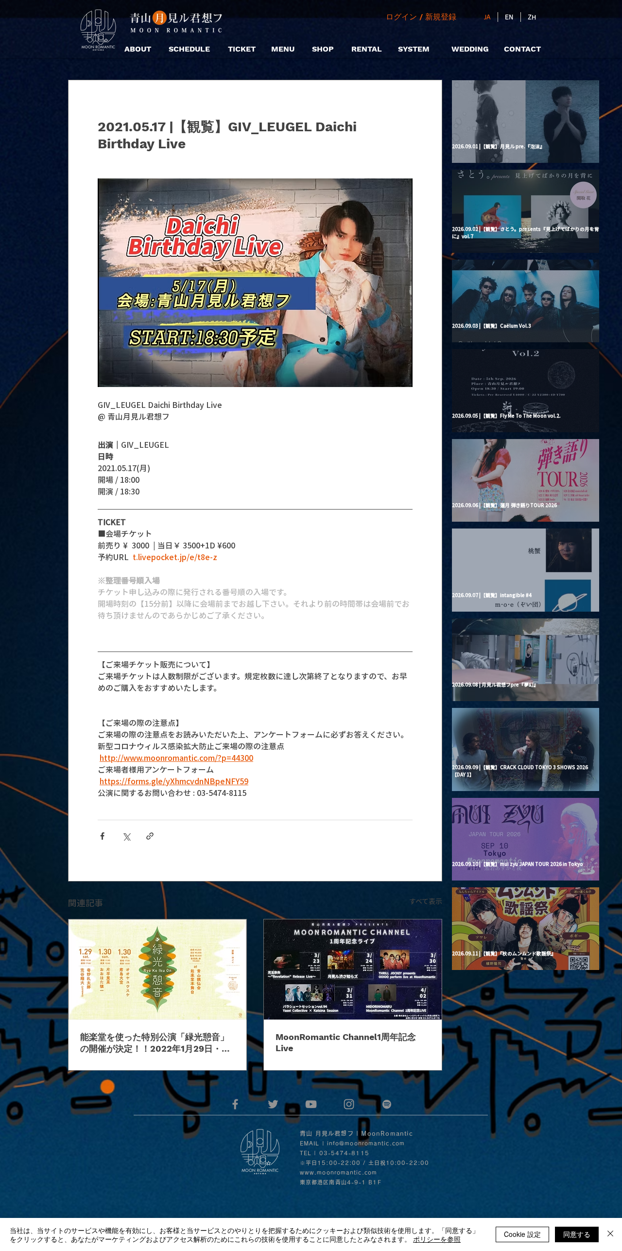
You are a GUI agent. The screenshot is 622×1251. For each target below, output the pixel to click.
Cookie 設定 (522, 1234)
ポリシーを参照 (437, 1239)
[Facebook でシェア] (102, 836)
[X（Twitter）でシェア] (126, 836)
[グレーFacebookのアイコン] (235, 1104)
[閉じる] (610, 1234)
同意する (576, 1234)
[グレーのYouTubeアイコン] (311, 1104)
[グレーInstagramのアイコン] (349, 1104)
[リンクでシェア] (150, 836)
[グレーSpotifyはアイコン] (387, 1104)
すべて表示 (425, 901)
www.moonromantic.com (338, 1172)
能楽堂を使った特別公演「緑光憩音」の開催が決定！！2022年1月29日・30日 (156, 1043)
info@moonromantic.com (366, 1143)
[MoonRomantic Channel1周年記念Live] (353, 969)
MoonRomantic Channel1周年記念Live (346, 1042)
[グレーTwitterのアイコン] (273, 1104)
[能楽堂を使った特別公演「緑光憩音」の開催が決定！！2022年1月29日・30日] (157, 969)
